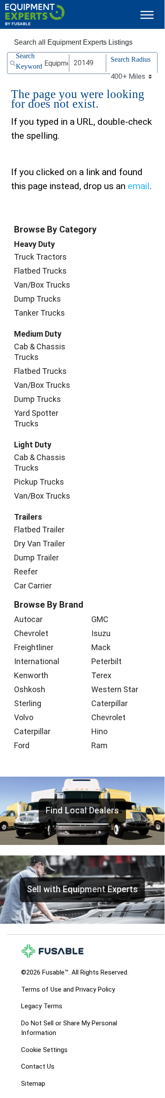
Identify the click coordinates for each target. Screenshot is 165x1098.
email (139, 186)
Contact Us (37, 1066)
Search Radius (131, 59)
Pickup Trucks (39, 481)
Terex (101, 675)
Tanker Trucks (39, 312)
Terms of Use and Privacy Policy (68, 989)
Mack (101, 647)
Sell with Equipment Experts (82, 889)
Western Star (114, 689)
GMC (99, 619)
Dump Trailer (36, 557)
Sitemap (33, 1083)
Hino (99, 731)
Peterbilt (106, 661)
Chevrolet (31, 633)
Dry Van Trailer (39, 543)
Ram (99, 745)
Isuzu (101, 633)
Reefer (26, 571)
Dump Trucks (37, 298)
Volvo (23, 717)
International (36, 661)
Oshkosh (29, 689)
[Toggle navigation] (147, 14)
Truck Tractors (40, 256)
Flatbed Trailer (39, 529)
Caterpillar (32, 731)
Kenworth (31, 675)
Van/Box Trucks (42, 284)
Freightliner (34, 647)
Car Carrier (33, 585)
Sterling (27, 703)
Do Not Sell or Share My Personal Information (69, 1028)
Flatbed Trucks (40, 270)
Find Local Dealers (82, 810)
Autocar (28, 619)
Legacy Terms (41, 1006)
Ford (21, 745)
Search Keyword (29, 61)
